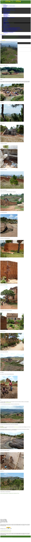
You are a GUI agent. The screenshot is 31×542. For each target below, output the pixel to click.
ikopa (4, 21)
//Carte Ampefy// (6, 16)
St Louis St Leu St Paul (7, 9)
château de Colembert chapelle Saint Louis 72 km (11, 36)
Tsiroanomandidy (6, 26)
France (3, 33)
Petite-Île (5, 7)
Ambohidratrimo (6, 13)
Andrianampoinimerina (8, 402)
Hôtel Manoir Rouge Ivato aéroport (9, 31)
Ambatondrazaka (6, 12)
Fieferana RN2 (2, 531)
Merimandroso (5, 14)
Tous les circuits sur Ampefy (10, 17)
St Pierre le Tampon (6, 10)
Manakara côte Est (6, 24)
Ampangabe (5, 21)
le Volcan (5, 6)
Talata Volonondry (6, 25)
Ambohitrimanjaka (6, 15)
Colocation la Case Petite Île (8, 32)
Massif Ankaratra (6, 18)
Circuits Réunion (4, 4)
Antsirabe (5, 19)
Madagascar (4, 11)
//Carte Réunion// (5, 5)
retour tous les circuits (2, 34)
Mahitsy (4, 23)
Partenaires (3, 40)
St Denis (4, 8)
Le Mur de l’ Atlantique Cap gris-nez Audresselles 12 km (12, 37)
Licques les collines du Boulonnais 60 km (10, 38)
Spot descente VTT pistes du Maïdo (9, 8)
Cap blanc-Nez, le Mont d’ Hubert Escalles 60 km (11, 35)
